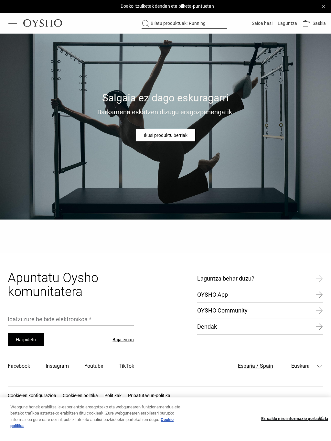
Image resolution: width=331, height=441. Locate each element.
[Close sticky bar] (323, 6)
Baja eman (123, 339)
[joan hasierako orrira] (42, 23)
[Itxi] (321, 418)
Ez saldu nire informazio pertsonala (294, 418)
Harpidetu (26, 339)
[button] (314, 23)
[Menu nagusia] (13, 23)
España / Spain (255, 366)
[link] (261, 23)
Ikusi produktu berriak (165, 135)
